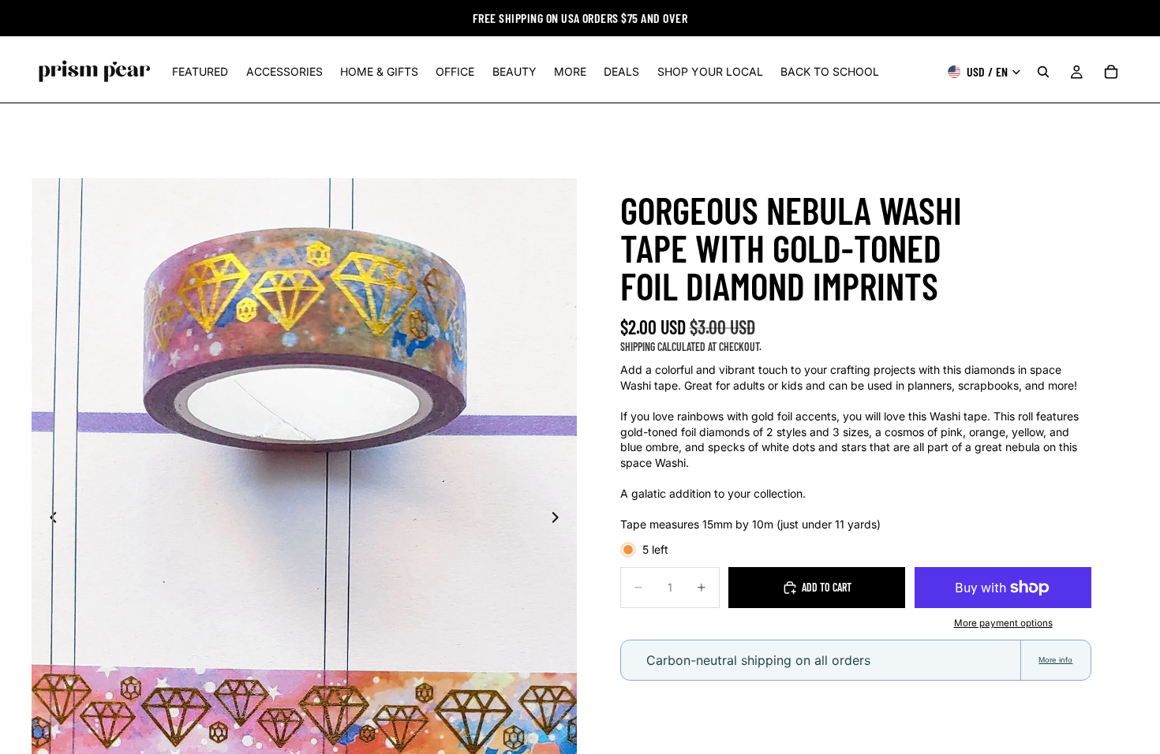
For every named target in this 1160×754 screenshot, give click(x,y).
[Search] (1043, 71)
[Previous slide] (49, 519)
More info (1055, 659)
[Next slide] (559, 519)
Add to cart (826, 587)
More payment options (1003, 623)
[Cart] (1111, 71)
